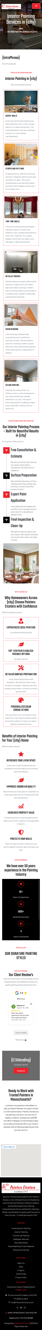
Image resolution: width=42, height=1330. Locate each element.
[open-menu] (36, 6)
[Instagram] (24, 1307)
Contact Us (21, 1071)
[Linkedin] (21, 1307)
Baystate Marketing (22, 1323)
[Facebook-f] (17, 1307)
